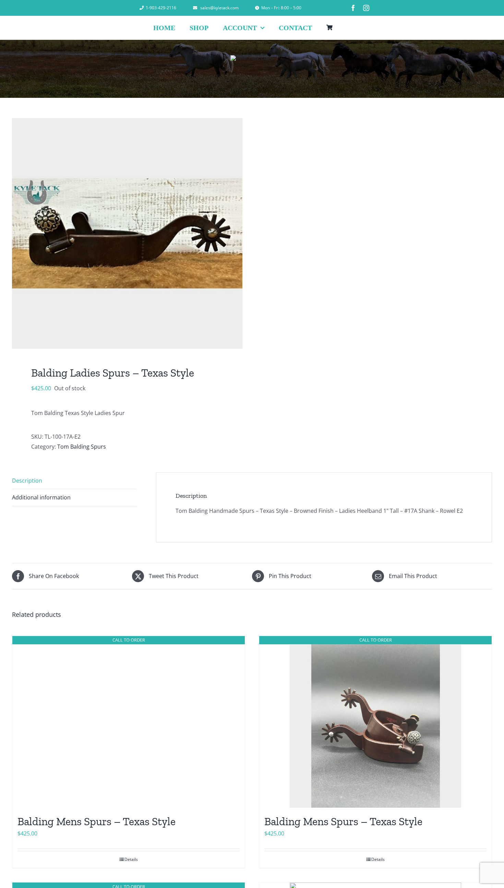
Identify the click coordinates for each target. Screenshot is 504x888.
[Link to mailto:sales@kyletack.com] (195, 8)
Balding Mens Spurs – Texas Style (96, 821)
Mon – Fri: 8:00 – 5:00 (281, 8)
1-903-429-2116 (161, 8)
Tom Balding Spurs (81, 446)
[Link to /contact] (257, 8)
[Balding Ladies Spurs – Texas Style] (127, 233)
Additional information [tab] (41, 497)
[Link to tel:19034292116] (142, 8)
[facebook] (353, 8)
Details (131, 859)
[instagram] (366, 8)
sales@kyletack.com (219, 8)
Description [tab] (27, 480)
